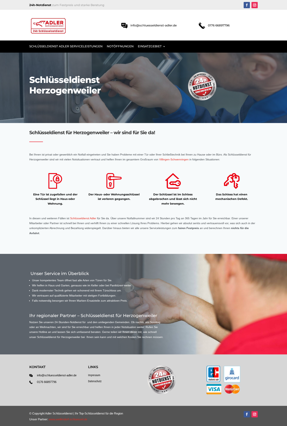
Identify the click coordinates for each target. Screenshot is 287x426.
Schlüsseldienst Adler (83, 218)
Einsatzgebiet (150, 46)
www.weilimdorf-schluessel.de (68, 419)
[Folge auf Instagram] (254, 5)
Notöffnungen (120, 46)
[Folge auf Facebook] (247, 5)
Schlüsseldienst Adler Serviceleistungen (65, 46)
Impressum (94, 375)
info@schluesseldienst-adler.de (57, 375)
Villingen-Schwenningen (174, 159)
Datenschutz (95, 381)
